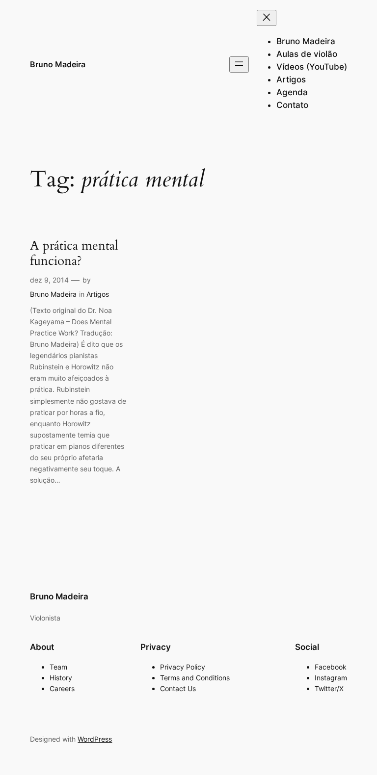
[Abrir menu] (239, 64)
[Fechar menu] (266, 18)
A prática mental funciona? (74, 253)
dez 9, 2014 (49, 280)
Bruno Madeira (57, 64)
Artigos (97, 294)
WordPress (95, 739)
